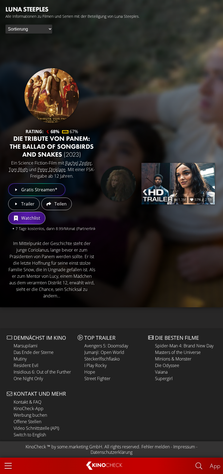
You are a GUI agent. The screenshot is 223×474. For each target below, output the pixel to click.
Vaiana (161, 372)
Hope (89, 372)
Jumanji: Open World (104, 352)
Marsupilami (26, 345)
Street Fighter (97, 378)
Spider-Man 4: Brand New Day (184, 345)
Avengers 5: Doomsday (106, 345)
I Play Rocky (95, 365)
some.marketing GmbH (79, 447)
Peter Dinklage (52, 169)
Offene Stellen (27, 421)
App (215, 465)
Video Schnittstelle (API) (36, 428)
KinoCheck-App (29, 408)
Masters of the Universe (178, 352)
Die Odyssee (167, 365)
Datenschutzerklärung (111, 452)
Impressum (184, 447)
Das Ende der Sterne (34, 352)
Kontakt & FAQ (27, 402)
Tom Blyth (18, 169)
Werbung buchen (30, 415)
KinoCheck (36, 447)
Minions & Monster (173, 359)
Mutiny (20, 359)
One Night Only (28, 378)
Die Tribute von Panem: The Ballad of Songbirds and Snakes (52, 146)
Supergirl (164, 378)
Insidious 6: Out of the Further (42, 372)
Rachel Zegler (78, 163)
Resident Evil (26, 365)
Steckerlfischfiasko (102, 359)
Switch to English (30, 434)
